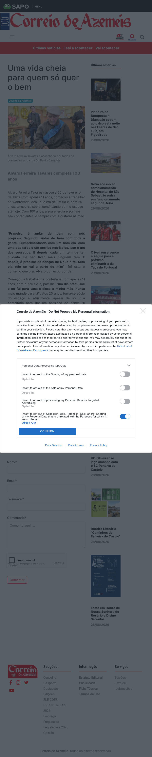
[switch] (125, 374)
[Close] (144, 312)
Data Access (76, 445)
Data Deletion (53, 445)
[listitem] (76, 365)
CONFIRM (47, 431)
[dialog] (76, 378)
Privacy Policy (98, 445)
